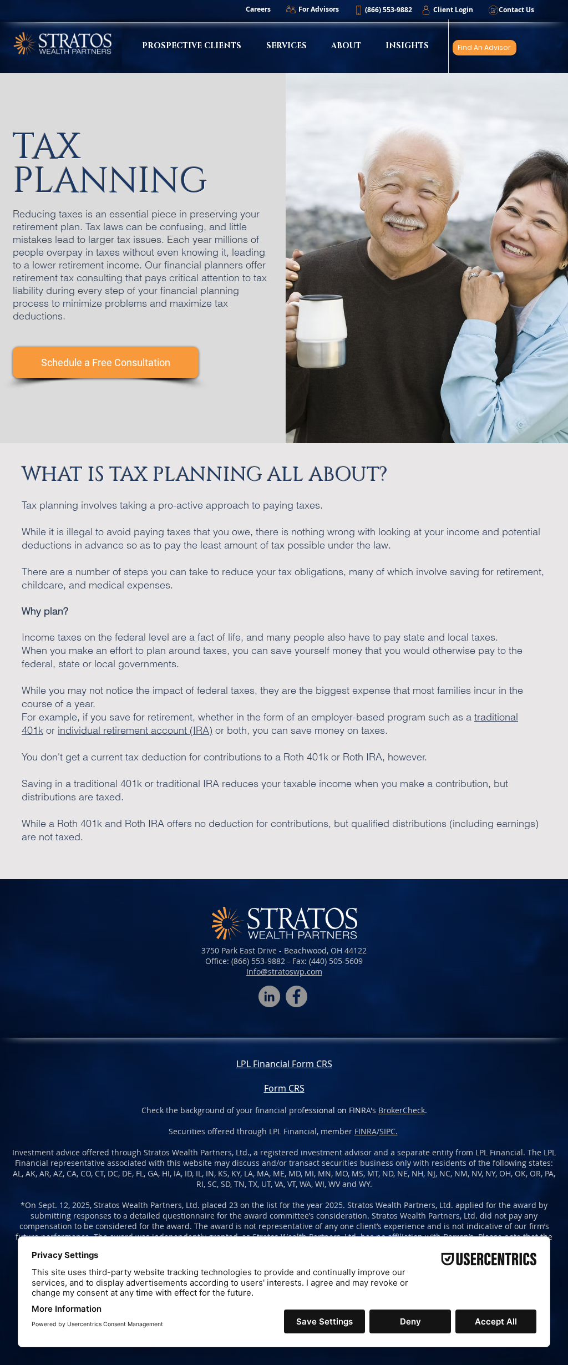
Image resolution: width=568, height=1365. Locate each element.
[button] (388, 10)
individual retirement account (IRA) (135, 730)
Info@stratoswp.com (284, 971)
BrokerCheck (401, 1110)
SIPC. (388, 1131)
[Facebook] (296, 996)
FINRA (365, 1131)
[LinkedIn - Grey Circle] (269, 996)
